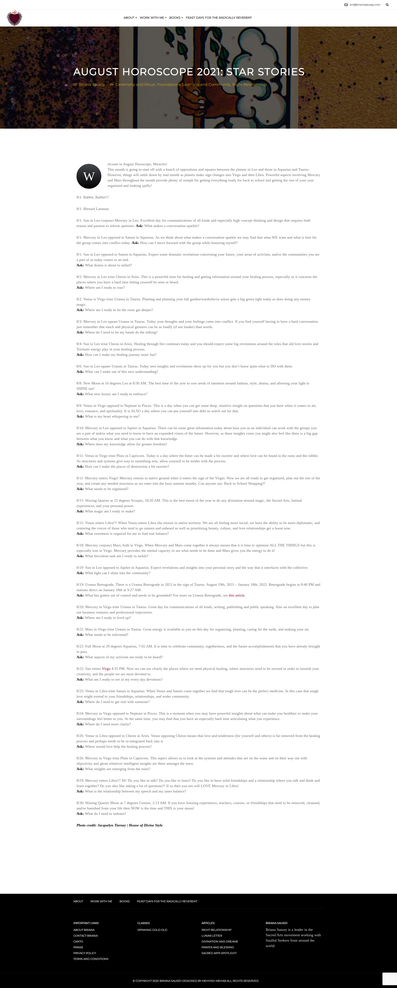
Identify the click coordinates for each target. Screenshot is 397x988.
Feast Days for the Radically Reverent (219, 17)
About (129, 17)
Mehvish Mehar (214, 980)
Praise (78, 947)
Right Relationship (249, 84)
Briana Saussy (92, 84)
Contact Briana (85, 935)
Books (175, 17)
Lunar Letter (212, 935)
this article (237, 595)
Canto (78, 941)
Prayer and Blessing (218, 947)
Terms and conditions (90, 958)
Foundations (169, 84)
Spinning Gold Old (152, 929)
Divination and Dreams (220, 941)
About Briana (83, 929)
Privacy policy (84, 953)
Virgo (106, 669)
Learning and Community (206, 84)
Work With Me (152, 17)
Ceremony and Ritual (135, 84)
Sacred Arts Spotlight (219, 953)
